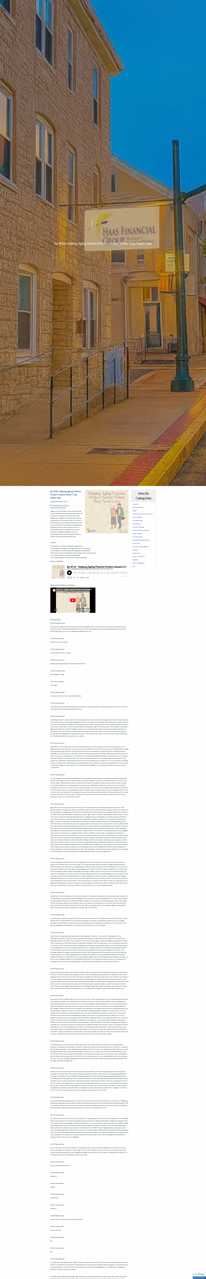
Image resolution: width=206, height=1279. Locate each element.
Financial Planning (56, 505)
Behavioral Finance (138, 507)
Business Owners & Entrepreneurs (143, 514)
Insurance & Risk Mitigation (140, 546)
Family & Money (137, 533)
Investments (65, 505)
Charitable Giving (138, 520)
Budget (135, 511)
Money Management (139, 563)
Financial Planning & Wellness (141, 540)
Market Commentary (139, 556)
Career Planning (137, 517)
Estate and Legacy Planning (57, 507)
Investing (135, 550)
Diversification (137, 524)
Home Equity (136, 543)
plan (134, 566)
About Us (135, 504)
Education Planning (138, 527)
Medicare (135, 560)
